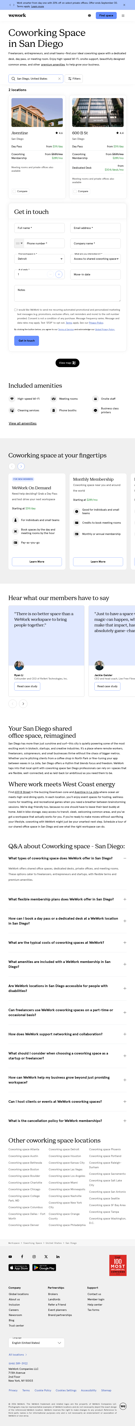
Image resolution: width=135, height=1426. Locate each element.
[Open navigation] (123, 15)
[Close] (124, 5)
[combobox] (19, 243)
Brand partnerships (60, 1315)
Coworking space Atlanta (23, 1149)
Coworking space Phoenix (105, 1149)
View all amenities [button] (23, 423)
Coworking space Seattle (104, 1198)
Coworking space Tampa (104, 1211)
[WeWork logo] (17, 15)
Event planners (57, 1310)
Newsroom (15, 1315)
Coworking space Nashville (65, 1196)
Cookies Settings (66, 1390)
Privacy (13, 1390)
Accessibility (88, 1390)
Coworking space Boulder (24, 1176)
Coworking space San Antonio (107, 1191)
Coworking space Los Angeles (67, 1176)
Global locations (19, 1294)
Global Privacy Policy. (105, 330)
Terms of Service (66, 330)
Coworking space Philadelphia (67, 1225)
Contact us (94, 1294)
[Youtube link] (10, 1256)
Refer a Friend (57, 1304)
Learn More (37, 561)
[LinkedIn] (58, 1256)
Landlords (54, 1299)
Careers (14, 1310)
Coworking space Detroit (64, 1149)
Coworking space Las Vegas (65, 1169)
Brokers (53, 1294)
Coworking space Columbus (25, 1207)
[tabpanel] (67, 143)
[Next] (13, 5)
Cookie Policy (43, 1390)
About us (14, 1299)
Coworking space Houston (65, 1156)
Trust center (16, 1325)
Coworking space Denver (23, 1225)
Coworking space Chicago (24, 1189)
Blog (11, 1320)
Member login (96, 1299)
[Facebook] (22, 1256)
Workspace (14, 1243)
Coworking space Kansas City (67, 1162)
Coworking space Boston (23, 1169)
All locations (16, 1354)
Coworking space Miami (63, 1182)
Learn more (37, 6)
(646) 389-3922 (18, 1363)
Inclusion (14, 1304)
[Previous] (10, 5)
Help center (95, 1304)
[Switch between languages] (89, 15)
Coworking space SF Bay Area (107, 1205)
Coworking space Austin (23, 1156)
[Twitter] (46, 1256)
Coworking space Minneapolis (67, 1189)
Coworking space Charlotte (25, 1182)
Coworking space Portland (105, 1156)
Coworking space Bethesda (25, 1162)
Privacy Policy (96, 323)
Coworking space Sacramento (107, 1173)
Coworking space (32, 1243)
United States (54, 1243)
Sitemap (106, 1390)
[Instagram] (34, 1256)
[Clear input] (59, 78)
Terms (69, 323)
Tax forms (93, 1310)
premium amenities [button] (53, 64)
